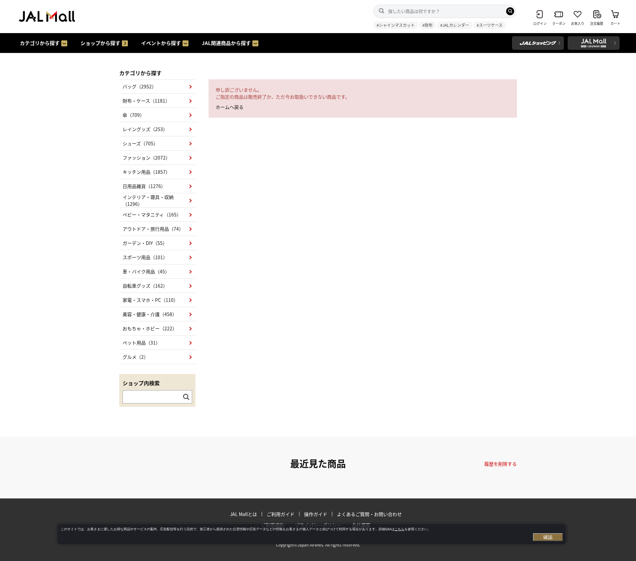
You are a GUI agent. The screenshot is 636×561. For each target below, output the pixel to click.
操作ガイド (315, 514)
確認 (548, 537)
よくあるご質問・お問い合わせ (369, 514)
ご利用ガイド (280, 514)
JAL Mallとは (243, 514)
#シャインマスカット (396, 25)
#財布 (427, 25)
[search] (510, 11)
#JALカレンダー (454, 25)
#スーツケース (490, 25)
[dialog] (311, 534)
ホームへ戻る (229, 107)
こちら (399, 529)
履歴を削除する (500, 463)
